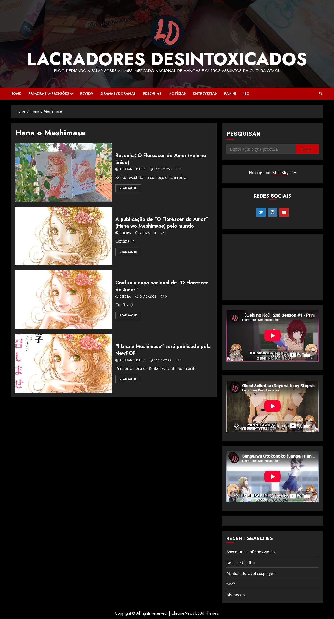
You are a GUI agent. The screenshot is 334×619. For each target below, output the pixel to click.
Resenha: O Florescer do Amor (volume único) (160, 159)
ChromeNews (182, 613)
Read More (128, 188)
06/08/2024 (162, 170)
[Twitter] (261, 212)
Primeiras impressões (48, 93)
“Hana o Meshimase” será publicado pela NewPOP (163, 350)
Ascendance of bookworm (250, 552)
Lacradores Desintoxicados (167, 59)
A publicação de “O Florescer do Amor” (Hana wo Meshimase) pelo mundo (161, 223)
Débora (125, 233)
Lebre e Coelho (240, 562)
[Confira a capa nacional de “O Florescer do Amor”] (63, 299)
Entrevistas (205, 93)
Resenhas (152, 93)
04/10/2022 (148, 297)
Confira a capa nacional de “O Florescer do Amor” (161, 286)
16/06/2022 (162, 360)
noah (231, 584)
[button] (320, 93)
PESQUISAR (243, 133)
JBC (246, 93)
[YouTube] (284, 212)
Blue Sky (280, 172)
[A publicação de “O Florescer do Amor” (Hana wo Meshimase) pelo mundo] (63, 236)
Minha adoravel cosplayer (250, 573)
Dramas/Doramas (118, 93)
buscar (307, 149)
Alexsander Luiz (132, 170)
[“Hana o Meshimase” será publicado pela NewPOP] (63, 363)
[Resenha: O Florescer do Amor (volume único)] (63, 172)
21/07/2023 (148, 233)
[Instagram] (272, 212)
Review (86, 93)
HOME (16, 93)
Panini (230, 93)
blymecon (235, 594)
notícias (177, 93)
